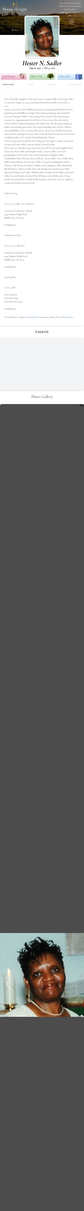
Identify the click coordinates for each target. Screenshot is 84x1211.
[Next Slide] (81, 975)
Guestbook (75, 84)
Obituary (8, 84)
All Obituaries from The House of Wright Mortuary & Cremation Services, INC (70, 9)
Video (31, 84)
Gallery (51, 84)
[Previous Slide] (3, 975)
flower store (68, 317)
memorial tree (33, 317)
